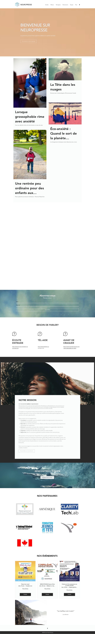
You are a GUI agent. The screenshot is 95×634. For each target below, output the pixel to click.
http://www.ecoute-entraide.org (20, 346)
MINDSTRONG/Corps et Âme (47, 584)
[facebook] (79, 4)
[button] (31, 612)
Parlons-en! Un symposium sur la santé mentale (69, 585)
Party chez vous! (25, 584)
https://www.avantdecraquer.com (71, 346)
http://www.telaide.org (43, 346)
